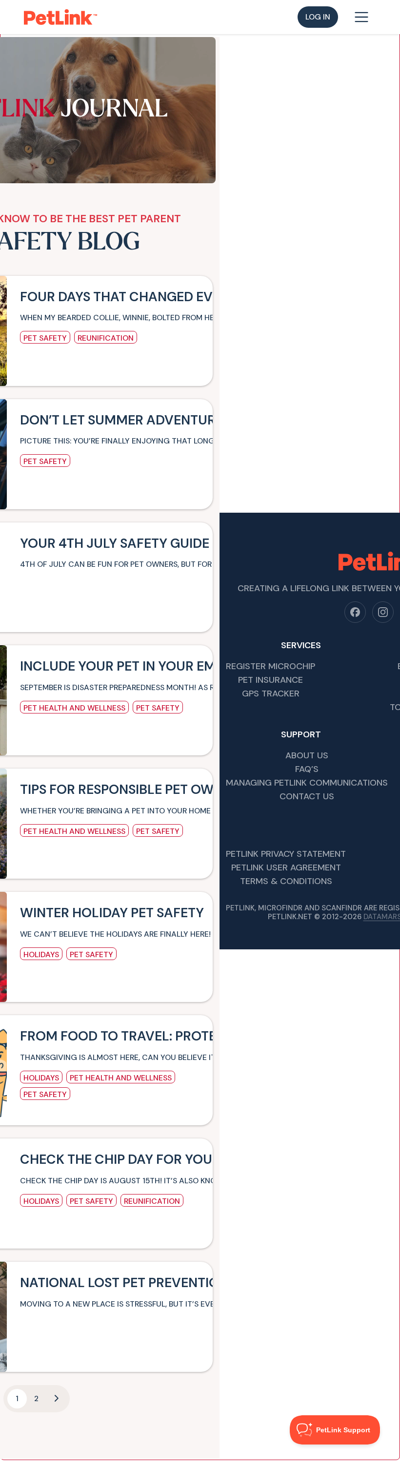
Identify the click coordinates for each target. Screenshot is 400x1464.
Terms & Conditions (286, 882)
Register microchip (270, 667)
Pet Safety (45, 338)
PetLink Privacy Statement (286, 854)
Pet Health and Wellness (74, 708)
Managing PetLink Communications (307, 783)
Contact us (307, 797)
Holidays (41, 954)
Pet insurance (270, 680)
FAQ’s (307, 770)
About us (306, 756)
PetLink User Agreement (286, 868)
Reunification (106, 338)
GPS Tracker (271, 694)
